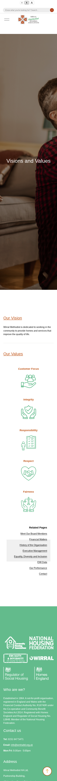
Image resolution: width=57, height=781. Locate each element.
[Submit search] (52, 10)
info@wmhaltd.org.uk (22, 745)
